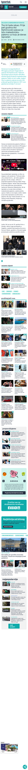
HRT (3, 291)
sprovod (9, 291)
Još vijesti (12, 626)
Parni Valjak (16, 293)
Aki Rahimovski (6, 293)
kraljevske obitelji (7, 535)
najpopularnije (10, 579)
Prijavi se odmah (8, 526)
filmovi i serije (19, 535)
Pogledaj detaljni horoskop (14, 493)
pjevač (16, 291)
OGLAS (14, 15)
